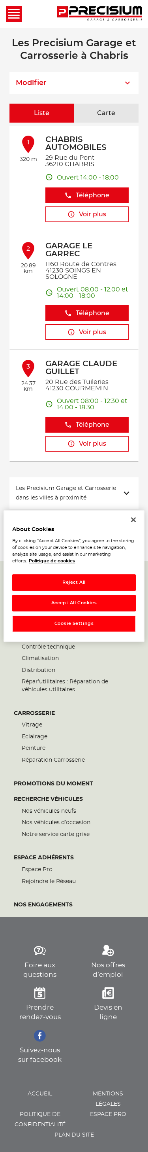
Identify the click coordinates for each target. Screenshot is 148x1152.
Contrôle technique (48, 647)
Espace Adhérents (44, 858)
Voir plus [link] (92, 214)
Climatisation (40, 658)
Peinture (33, 748)
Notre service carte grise (56, 834)
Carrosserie (34, 713)
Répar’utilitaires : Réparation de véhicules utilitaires (65, 685)
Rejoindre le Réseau (49, 881)
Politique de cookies (52, 561)
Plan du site (74, 1135)
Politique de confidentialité (40, 1119)
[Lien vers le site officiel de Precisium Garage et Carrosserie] (99, 14)
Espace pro (108, 1114)
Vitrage (32, 725)
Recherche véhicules (48, 799)
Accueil (40, 1094)
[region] (74, 576)
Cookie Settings (74, 623)
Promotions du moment (53, 784)
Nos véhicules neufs (49, 811)
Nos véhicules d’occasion (56, 822)
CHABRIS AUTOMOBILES (76, 143)
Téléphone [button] (92, 195)
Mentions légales (108, 1099)
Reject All (74, 583)
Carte (106, 113)
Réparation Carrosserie (53, 760)
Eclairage (34, 737)
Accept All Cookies (74, 603)
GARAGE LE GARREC (68, 250)
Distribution (38, 670)
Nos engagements (43, 905)
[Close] (133, 519)
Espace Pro (37, 869)
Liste (41, 113)
